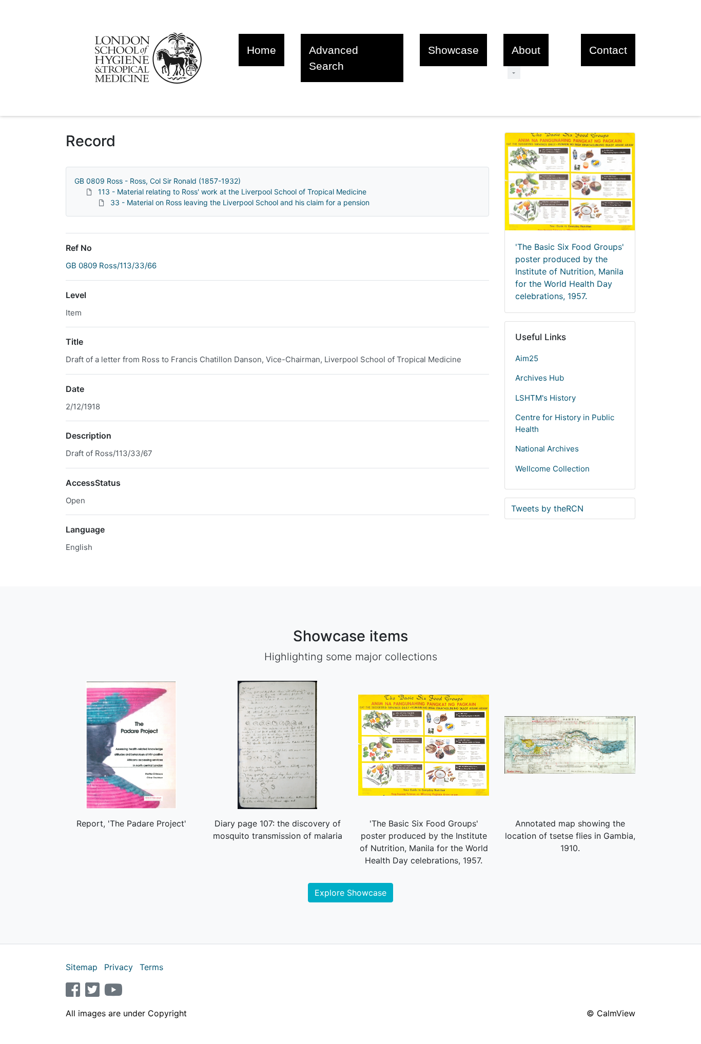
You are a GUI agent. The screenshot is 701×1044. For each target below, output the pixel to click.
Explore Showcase (350, 893)
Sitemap (82, 967)
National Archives (547, 449)
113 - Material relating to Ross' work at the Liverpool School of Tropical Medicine (232, 191)
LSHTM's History (545, 398)
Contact (608, 50)
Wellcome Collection (552, 469)
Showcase (453, 50)
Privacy (118, 967)
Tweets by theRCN (547, 508)
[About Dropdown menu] (514, 72)
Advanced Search (333, 58)
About (526, 50)
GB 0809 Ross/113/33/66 (111, 265)
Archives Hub (539, 378)
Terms (151, 967)
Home (261, 50)
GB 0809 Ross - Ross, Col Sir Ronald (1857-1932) (157, 180)
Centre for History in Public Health (564, 423)
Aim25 (526, 358)
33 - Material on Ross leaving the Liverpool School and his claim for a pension (239, 202)
